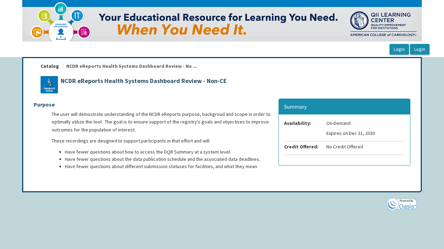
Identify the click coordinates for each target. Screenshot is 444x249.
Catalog (50, 66)
